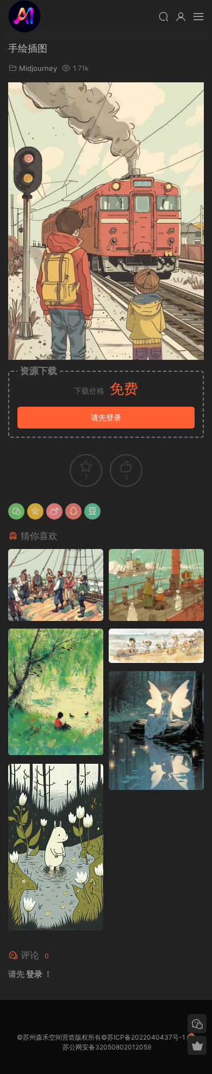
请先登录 (106, 417)
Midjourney (38, 68)
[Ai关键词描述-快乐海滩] (156, 646)
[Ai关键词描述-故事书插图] (55, 847)
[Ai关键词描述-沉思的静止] (156, 731)
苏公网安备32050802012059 (107, 1047)
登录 (34, 974)
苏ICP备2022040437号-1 (146, 1037)
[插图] (156, 585)
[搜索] (163, 16)
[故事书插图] (55, 585)
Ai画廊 (24, 16)
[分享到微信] (16, 511)
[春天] (55, 692)
